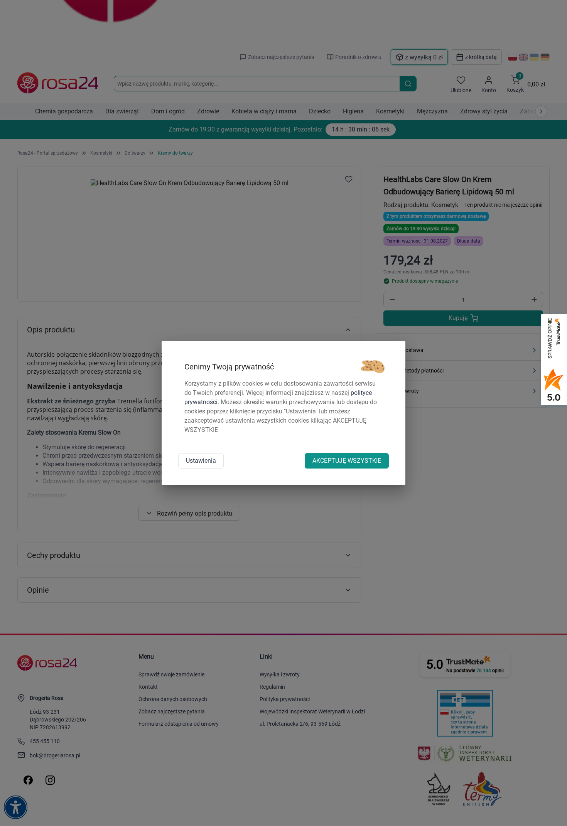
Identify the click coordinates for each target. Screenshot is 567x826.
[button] (372, 366)
